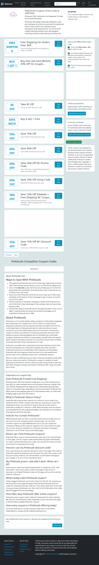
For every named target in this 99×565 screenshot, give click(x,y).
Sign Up (83, 4)
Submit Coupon (47, 4)
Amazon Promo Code (36, 4)
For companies (92, 4)
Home (17, 3)
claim (86, 164)
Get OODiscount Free (77, 113)
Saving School (23, 4)
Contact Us (8, 549)
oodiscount (6, 4)
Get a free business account (79, 135)
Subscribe (57, 525)
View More (34, 269)
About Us (7, 544)
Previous (9, 255)
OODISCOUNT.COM (51, 554)
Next (16, 255)
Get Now (58, 43)
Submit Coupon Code (74, 142)
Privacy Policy (9, 547)
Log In (78, 4)
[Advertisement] (34, 86)
